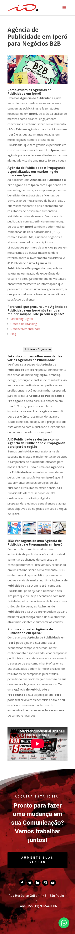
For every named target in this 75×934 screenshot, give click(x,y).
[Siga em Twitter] (30, 883)
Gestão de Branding (23, 324)
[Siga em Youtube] (53, 883)
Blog (13, 334)
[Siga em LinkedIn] (37, 883)
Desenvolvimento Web (25, 329)
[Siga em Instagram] (45, 883)
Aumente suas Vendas (37, 860)
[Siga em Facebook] (22, 883)
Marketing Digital (21, 319)
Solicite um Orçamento (37, 349)
